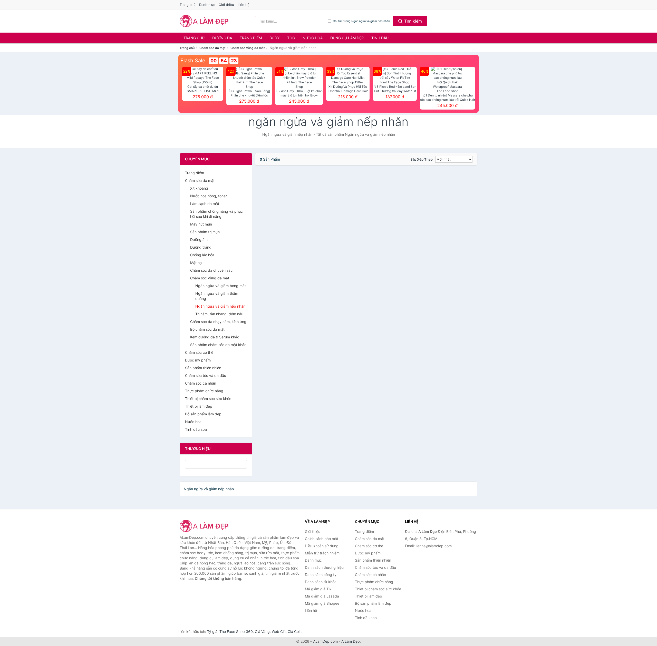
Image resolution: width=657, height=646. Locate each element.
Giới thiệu (226, 5)
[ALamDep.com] (204, 21)
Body (274, 38)
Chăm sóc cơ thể (199, 352)
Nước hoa (313, 38)
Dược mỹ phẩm (198, 360)
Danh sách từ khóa (320, 582)
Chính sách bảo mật (321, 538)
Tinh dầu (380, 38)
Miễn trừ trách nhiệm (322, 553)
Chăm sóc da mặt (212, 48)
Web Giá (279, 631)
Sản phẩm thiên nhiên (203, 368)
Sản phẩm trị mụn (205, 232)
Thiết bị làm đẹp (198, 406)
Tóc (291, 38)
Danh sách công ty (320, 574)
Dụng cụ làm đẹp (347, 38)
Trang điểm (251, 38)
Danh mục (207, 5)
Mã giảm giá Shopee (322, 603)
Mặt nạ (196, 262)
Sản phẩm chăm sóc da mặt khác (218, 344)
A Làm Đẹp (350, 641)
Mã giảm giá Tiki (318, 589)
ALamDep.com (325, 641)
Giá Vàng (262, 631)
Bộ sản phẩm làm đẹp (203, 414)
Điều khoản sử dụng (322, 546)
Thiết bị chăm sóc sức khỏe (208, 398)
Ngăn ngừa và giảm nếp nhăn (220, 306)
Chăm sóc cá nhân (200, 383)
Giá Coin (295, 631)
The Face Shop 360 (236, 631)
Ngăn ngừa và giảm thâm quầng (216, 296)
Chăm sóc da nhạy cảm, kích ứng (218, 321)
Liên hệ (243, 5)
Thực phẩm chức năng (204, 391)
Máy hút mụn (201, 224)
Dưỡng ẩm (199, 239)
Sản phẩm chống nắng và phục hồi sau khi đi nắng (216, 214)
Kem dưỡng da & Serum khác (214, 337)
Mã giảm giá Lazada (322, 596)
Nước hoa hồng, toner (208, 196)
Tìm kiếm (412, 21)
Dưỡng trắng (200, 247)
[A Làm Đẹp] (205, 526)
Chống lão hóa (202, 255)
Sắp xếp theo (421, 159)
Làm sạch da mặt (204, 203)
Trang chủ (188, 5)
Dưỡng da (222, 38)
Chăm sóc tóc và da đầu (205, 375)
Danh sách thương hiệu (324, 567)
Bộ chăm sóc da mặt (207, 329)
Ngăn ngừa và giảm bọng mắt (220, 285)
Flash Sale (192, 60)
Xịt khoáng (199, 188)
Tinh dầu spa (196, 429)
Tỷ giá (212, 631)
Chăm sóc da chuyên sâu (211, 270)
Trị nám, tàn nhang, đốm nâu (219, 314)
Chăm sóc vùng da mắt (247, 48)
